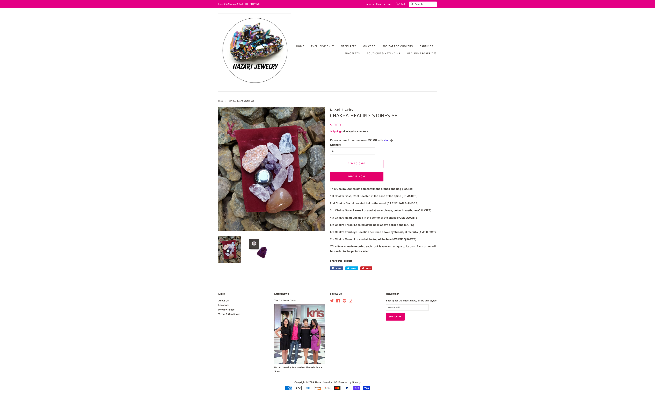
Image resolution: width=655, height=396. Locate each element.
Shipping (335, 131)
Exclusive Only (322, 46)
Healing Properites (422, 53)
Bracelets (352, 53)
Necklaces (348, 46)
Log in (368, 4)
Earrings (426, 46)
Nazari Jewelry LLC (326, 382)
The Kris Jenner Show (285, 300)
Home (300, 46)
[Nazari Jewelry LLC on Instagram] (350, 301)
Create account (383, 4)
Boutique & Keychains (383, 53)
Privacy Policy (226, 309)
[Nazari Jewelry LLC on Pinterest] (344, 301)
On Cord (369, 46)
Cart (403, 4)
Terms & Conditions (229, 314)
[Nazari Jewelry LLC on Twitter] (332, 301)
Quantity (335, 144)
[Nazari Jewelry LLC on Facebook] (338, 301)
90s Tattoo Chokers (397, 46)
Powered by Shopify (349, 382)
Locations (223, 305)
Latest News (281, 294)
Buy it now (356, 177)
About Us (223, 300)
